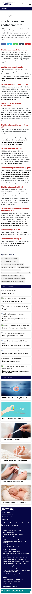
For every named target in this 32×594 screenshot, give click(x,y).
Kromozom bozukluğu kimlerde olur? (11, 270)
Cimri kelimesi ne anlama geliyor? (11, 568)
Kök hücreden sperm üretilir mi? (9, 261)
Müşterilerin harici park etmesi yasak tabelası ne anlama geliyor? (16, 554)
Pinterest (28, 44)
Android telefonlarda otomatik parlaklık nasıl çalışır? (15, 576)
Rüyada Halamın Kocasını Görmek (12, 530)
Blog (9, 16)
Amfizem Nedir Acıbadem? (10, 549)
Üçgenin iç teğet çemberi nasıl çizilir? (13, 534)
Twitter (9, 44)
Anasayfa (4, 8)
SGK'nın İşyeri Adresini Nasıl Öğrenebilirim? (14, 559)
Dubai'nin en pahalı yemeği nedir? (11, 581)
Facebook (3, 44)
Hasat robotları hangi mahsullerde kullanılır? (15, 563)
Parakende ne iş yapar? (9, 584)
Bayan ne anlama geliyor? (9, 566)
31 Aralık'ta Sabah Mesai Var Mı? (11, 547)
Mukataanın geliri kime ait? (10, 586)
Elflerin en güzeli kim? (8, 532)
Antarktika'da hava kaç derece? (11, 573)
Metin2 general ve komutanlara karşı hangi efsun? (16, 557)
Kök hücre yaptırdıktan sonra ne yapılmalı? (12, 264)
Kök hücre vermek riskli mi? (8, 267)
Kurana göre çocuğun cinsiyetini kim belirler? (13, 278)
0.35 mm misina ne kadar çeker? (11, 551)
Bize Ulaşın (5, 519)
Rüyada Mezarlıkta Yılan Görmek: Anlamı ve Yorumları (14, 542)
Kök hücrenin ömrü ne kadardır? (9, 258)
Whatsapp (15, 44)
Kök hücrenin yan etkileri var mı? (19, 16)
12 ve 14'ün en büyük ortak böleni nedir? (13, 579)
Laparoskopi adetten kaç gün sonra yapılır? (12, 281)
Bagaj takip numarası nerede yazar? (12, 539)
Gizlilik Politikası (6, 512)
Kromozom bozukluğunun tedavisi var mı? (12, 275)
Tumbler (21, 44)
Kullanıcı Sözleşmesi (7, 514)
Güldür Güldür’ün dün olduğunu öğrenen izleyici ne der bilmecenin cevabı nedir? (16, 571)
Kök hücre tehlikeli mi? (23, 267)
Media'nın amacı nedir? (9, 536)
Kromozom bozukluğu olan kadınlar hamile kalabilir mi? (15, 273)
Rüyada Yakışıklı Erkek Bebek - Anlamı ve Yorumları (16, 561)
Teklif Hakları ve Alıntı (7, 517)
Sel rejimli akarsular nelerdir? (10, 544)
